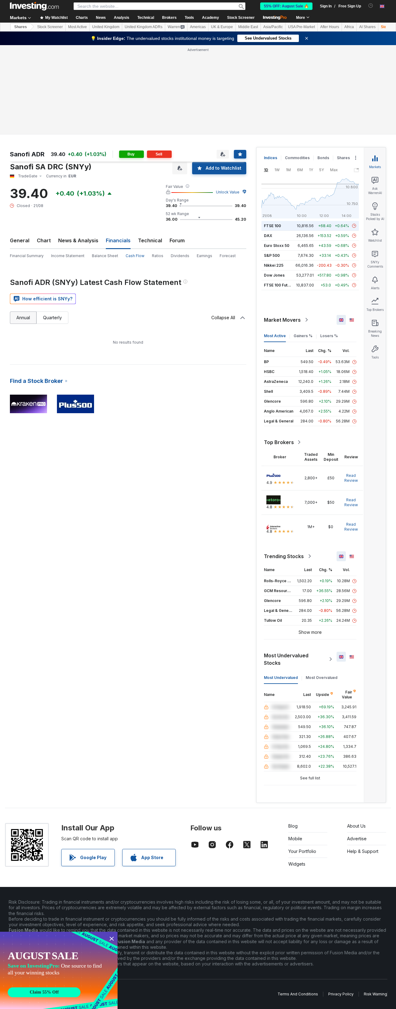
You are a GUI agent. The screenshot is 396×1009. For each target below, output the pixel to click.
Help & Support (362, 851)
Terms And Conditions (298, 994)
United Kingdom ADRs (143, 27)
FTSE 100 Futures (280, 285)
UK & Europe (222, 27)
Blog (293, 826)
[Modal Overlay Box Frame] (59, 970)
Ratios (157, 255)
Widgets (296, 864)
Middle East (248, 27)
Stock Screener (241, 17)
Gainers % (303, 335)
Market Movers (282, 320)
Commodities (297, 157)
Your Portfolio (302, 851)
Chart (44, 240)
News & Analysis (78, 240)
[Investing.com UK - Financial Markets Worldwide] (34, 6)
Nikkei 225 (273, 265)
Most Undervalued (281, 677)
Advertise (357, 838)
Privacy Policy (341, 994)
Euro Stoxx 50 (276, 245)
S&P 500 (272, 255)
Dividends (180, 255)
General (19, 240)
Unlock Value (227, 192)
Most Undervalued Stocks (286, 659)
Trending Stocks (284, 556)
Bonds (323, 157)
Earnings (204, 255)
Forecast (228, 255)
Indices (270, 157)
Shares (20, 27)
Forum (177, 240)
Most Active (77, 27)
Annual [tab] (23, 317)
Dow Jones (274, 275)
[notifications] (370, 6)
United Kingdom (105, 27)
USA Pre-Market (301, 27)
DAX (268, 235)
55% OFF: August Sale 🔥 (286, 6)
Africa (349, 27)
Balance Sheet (105, 255)
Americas (198, 27)
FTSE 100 (272, 225)
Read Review (351, 478)
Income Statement (67, 255)
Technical (150, 240)
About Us (356, 826)
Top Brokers (279, 442)
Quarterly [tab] (52, 317)
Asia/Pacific (273, 27)
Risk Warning (375, 994)
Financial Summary (27, 255)
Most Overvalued (322, 677)
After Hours (329, 27)
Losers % (329, 335)
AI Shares (367, 27)
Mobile (295, 838)
